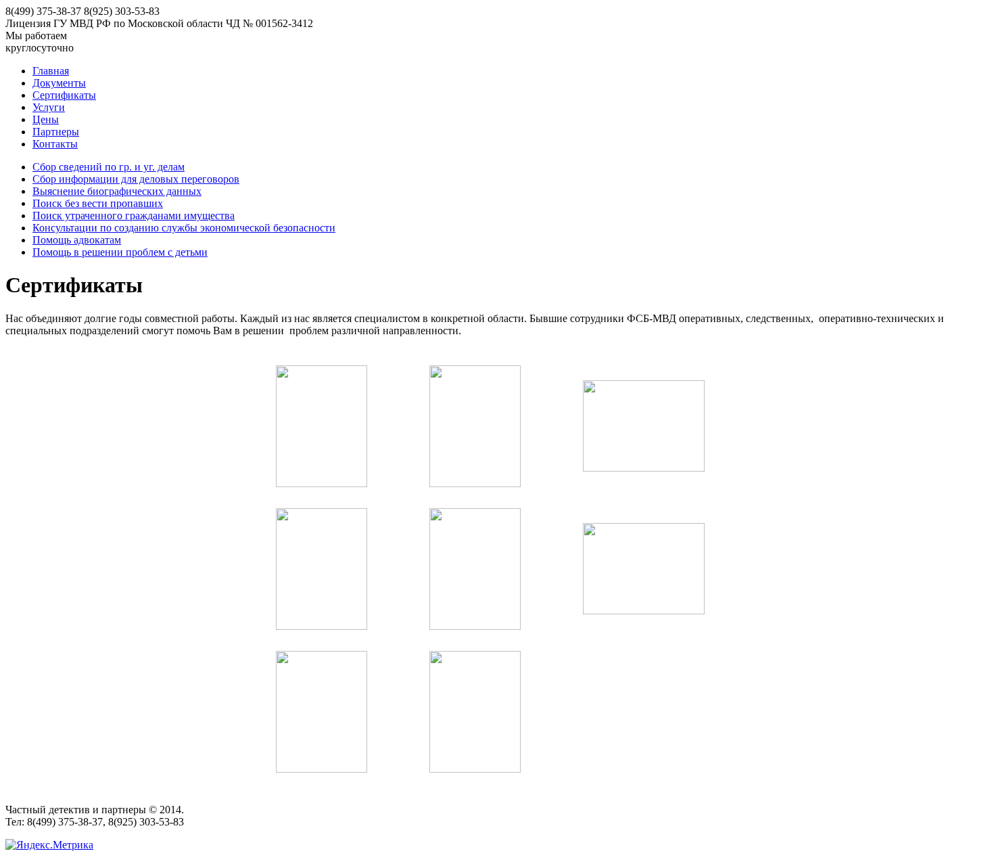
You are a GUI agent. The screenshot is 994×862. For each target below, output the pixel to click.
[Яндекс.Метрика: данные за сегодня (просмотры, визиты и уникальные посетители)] (49, 845)
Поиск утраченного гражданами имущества (133, 215)
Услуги (48, 107)
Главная (50, 70)
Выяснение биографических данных (117, 191)
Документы (59, 83)
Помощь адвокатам (76, 240)
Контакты (55, 144)
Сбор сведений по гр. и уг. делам (108, 167)
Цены (45, 119)
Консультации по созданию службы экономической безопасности (183, 227)
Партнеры (55, 131)
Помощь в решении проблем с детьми (120, 252)
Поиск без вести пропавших (97, 203)
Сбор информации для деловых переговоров (135, 179)
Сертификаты (64, 95)
